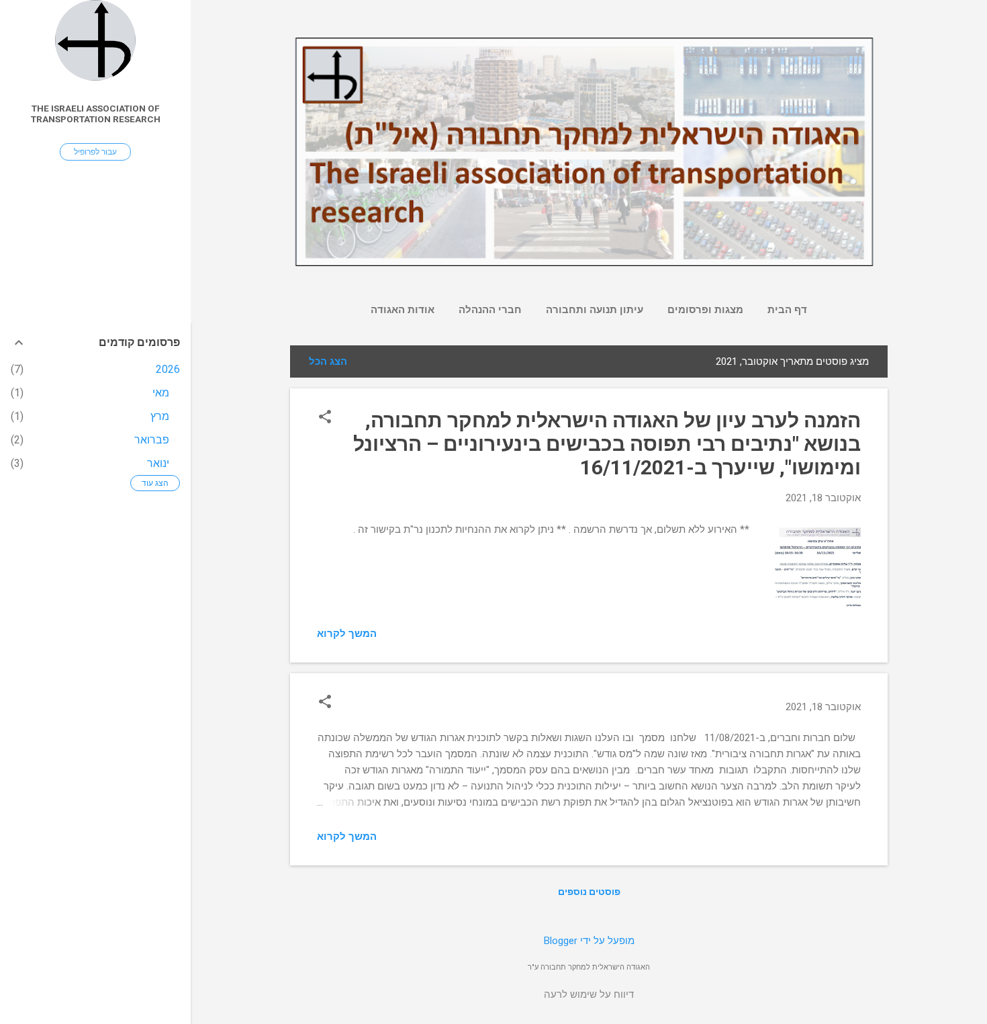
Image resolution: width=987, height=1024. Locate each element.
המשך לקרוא (347, 634)
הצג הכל (328, 361)
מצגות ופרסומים (705, 310)
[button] (325, 418)
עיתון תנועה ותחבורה (594, 310)
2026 (168, 369)
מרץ (159, 416)
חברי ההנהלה (490, 310)
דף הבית (787, 310)
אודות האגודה (402, 310)
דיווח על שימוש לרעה (589, 994)
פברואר (151, 439)
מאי (160, 392)
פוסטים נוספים (589, 891)
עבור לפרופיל (95, 152)
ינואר (158, 463)
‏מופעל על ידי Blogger (589, 941)
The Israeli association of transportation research (95, 113)
